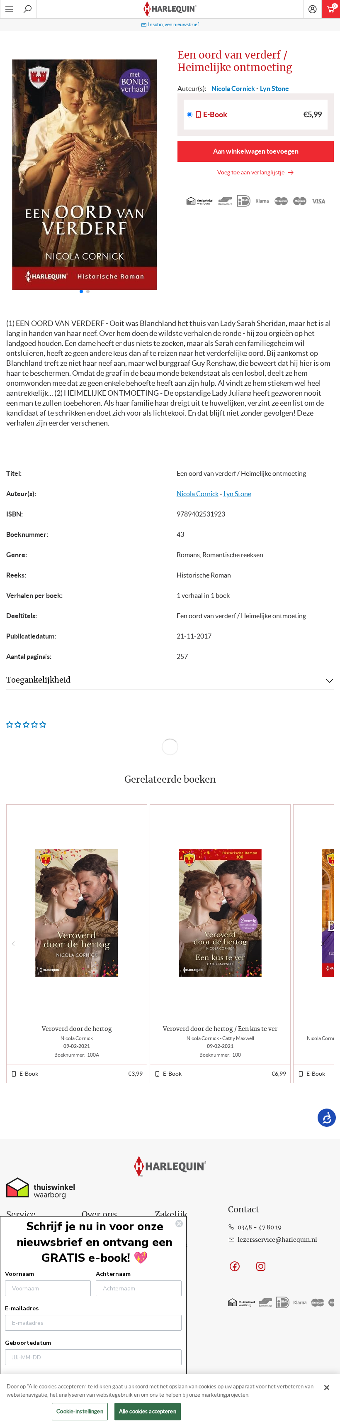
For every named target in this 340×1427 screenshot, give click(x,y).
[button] (152, 175)
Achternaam (113, 1274)
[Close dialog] (179, 1223)
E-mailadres (22, 1308)
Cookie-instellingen (79, 1411)
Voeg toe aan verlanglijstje (252, 172)
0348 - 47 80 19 (260, 1228)
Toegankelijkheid (38, 680)
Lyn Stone (237, 493)
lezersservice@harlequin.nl (277, 1240)
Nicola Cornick (198, 493)
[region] (170, 1400)
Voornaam (19, 1274)
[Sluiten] (327, 1387)
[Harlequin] (170, 9)
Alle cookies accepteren (147, 1411)
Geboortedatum (28, 1343)
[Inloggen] (313, 9)
